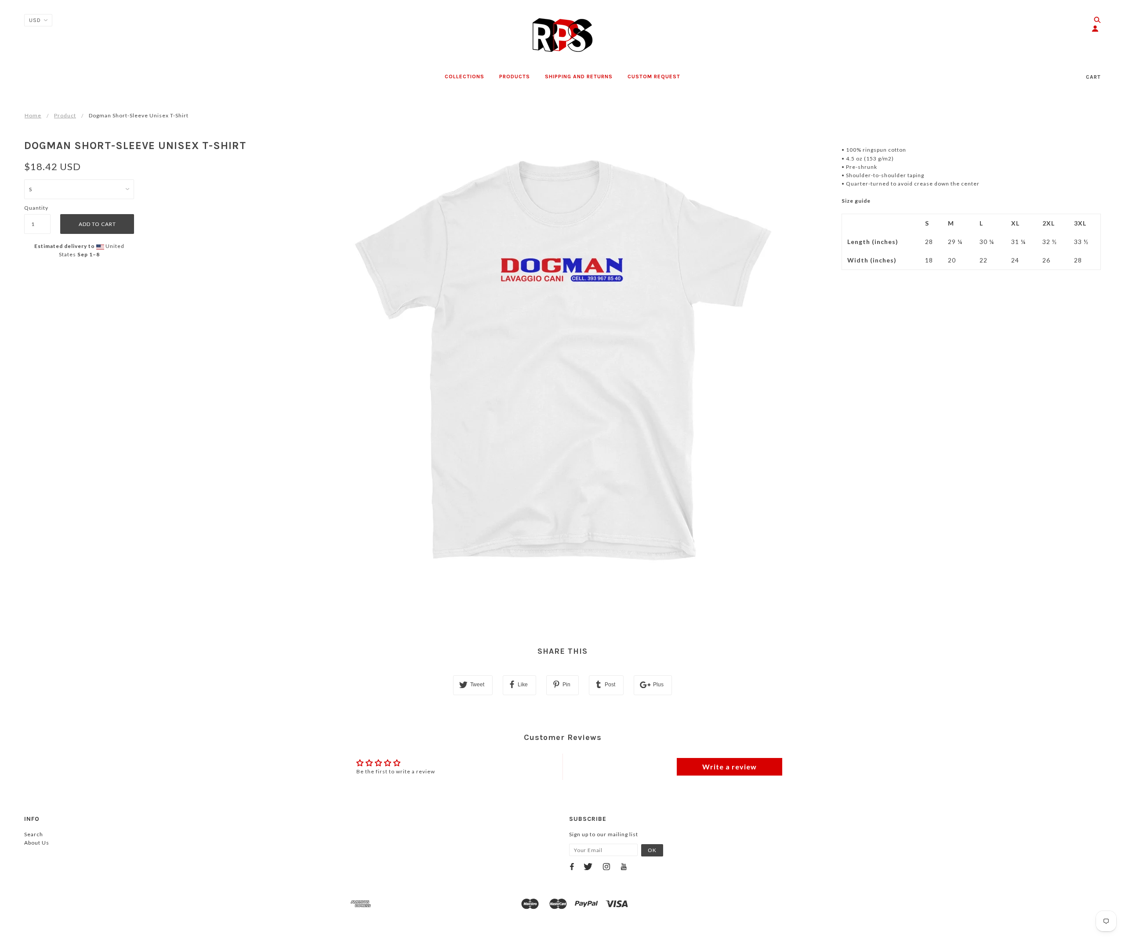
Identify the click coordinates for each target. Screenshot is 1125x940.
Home (33, 115)
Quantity (36, 207)
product (65, 115)
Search (33, 834)
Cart (1093, 77)
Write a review (729, 766)
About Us (36, 842)
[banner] (562, 35)
